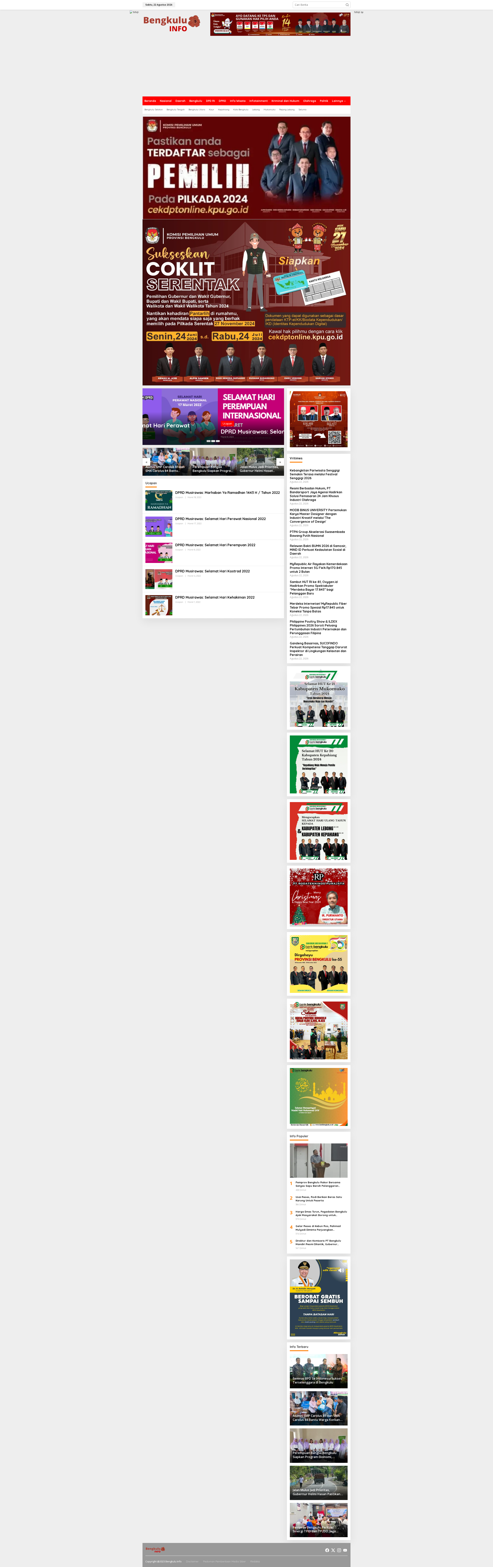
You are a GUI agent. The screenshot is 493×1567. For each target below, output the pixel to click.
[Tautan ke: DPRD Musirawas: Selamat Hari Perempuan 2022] (213, 416)
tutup (136, 12)
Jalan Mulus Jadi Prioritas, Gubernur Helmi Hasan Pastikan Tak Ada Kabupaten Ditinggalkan (212, 469)
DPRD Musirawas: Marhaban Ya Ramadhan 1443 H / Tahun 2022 (227, 492)
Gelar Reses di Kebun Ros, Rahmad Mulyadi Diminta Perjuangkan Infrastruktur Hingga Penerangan (318, 1227)
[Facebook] (327, 1550)
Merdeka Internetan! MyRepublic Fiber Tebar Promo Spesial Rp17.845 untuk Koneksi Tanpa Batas (318, 607)
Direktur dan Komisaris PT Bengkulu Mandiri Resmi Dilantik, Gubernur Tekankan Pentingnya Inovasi (318, 1242)
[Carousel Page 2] (213, 441)
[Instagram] (339, 1550)
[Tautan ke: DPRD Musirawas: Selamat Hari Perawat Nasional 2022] (158, 526)
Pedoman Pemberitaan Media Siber (224, 1561)
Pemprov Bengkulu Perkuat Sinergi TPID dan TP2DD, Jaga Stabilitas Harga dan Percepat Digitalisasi (260, 469)
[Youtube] (345, 1550)
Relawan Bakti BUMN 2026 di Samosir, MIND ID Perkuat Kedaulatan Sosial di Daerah (318, 549)
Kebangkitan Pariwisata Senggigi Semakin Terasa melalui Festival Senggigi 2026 (315, 474)
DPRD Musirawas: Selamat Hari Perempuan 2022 (212, 431)
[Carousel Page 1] (208, 441)
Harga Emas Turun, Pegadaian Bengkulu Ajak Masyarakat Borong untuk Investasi (321, 1213)
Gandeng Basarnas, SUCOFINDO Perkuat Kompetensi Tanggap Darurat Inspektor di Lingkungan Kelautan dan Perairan (318, 649)
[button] (347, 5)
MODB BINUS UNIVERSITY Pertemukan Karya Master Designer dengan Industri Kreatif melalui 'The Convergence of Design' (318, 515)
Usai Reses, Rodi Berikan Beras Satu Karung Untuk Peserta (319, 1198)
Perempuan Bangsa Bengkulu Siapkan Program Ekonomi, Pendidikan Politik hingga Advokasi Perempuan (165, 469)
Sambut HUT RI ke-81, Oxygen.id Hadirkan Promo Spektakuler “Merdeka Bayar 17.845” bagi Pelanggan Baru (314, 587)
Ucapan (152, 423)
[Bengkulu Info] (172, 24)
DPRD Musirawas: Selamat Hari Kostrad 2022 (212, 571)
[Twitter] (333, 1550)
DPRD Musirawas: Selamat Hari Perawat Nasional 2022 (220, 519)
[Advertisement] (246, 68)
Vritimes (296, 458)
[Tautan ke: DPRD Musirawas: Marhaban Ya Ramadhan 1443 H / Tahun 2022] (158, 500)
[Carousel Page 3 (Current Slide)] (218, 441)
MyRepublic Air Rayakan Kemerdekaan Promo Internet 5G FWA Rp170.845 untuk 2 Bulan (318, 568)
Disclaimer (192, 1561)
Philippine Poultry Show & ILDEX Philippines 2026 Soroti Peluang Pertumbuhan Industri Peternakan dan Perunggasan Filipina (318, 627)
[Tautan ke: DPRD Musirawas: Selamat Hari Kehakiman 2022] (158, 605)
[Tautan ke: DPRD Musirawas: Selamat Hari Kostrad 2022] (158, 578)
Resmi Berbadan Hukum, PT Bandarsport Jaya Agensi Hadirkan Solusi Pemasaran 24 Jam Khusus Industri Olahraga (316, 494)
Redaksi (255, 1561)
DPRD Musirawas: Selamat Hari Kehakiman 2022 (215, 597)
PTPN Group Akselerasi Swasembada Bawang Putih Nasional (317, 534)
